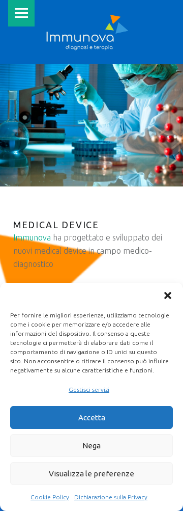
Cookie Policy (49, 497)
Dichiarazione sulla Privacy (110, 497)
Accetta (91, 417)
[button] (168, 295)
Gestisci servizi (89, 389)
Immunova (32, 237)
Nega (91, 445)
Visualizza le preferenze (91, 473)
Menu (21, 13)
